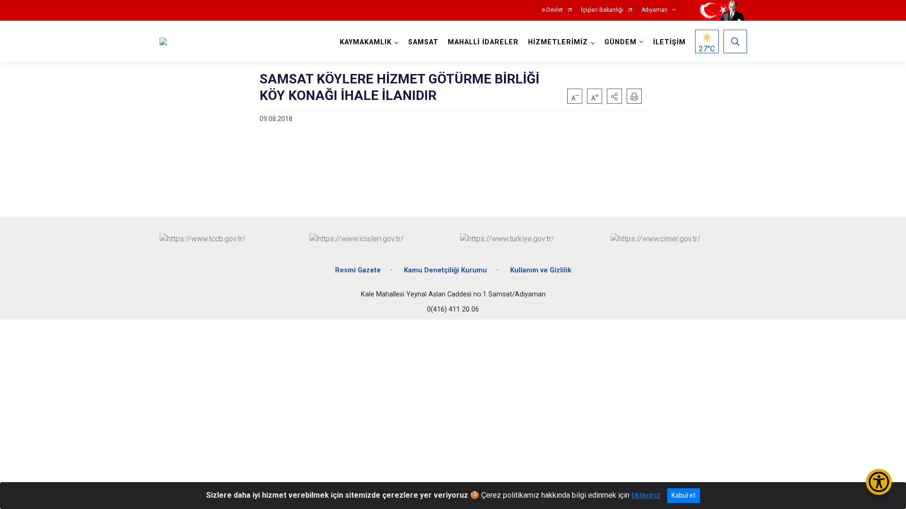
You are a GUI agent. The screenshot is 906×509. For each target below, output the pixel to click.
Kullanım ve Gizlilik (540, 270)
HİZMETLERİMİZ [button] (558, 42)
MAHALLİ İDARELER (483, 42)
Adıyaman (654, 10)
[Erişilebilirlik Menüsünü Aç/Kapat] (879, 482)
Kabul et (683, 495)
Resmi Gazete (358, 270)
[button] (614, 96)
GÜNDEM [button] (620, 42)
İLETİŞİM (669, 42)
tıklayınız (646, 495)
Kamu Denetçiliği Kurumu (445, 270)
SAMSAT (423, 42)
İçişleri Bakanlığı (602, 10)
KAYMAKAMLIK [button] (366, 42)
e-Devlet (552, 10)
